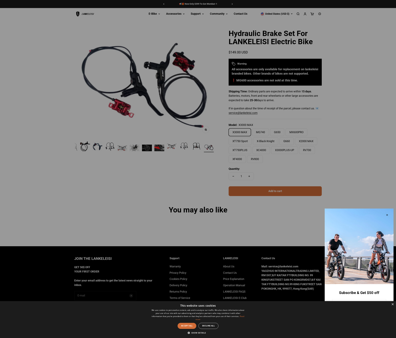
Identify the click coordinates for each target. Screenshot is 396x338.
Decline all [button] (208, 325)
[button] (198, 332)
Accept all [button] (187, 325)
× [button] (392, 304)
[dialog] (198, 319)
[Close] (387, 214)
